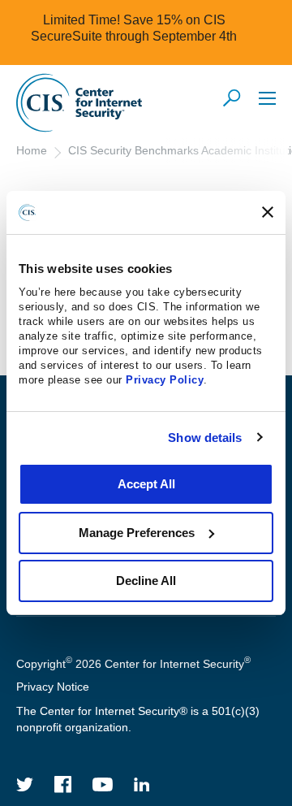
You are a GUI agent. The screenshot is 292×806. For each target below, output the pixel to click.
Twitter (25, 784)
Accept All (146, 484)
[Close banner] (267, 212)
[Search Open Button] (233, 99)
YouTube (103, 784)
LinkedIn (142, 784)
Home (31, 150)
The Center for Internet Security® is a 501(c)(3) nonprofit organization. (138, 719)
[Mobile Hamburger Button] (267, 97)
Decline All (146, 580)
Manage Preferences (137, 533)
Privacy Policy (165, 380)
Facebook (63, 784)
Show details (205, 437)
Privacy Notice (52, 686)
